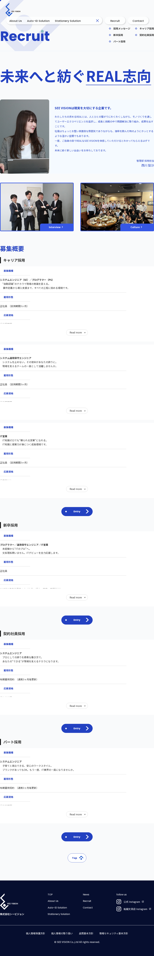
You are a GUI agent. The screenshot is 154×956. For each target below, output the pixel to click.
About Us (15, 21)
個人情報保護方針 (35, 933)
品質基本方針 (86, 933)
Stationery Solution (68, 21)
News (86, 894)
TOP (50, 894)
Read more (76, 332)
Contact (88, 907)
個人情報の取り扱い (62, 933)
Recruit (87, 901)
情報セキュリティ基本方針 (113, 933)
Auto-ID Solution (38, 21)
